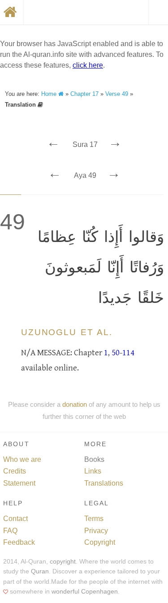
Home (49, 93)
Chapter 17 (84, 93)
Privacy (96, 530)
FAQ (10, 530)
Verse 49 (116, 93)
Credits (14, 471)
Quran (40, 571)
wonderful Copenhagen (85, 591)
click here (88, 65)
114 (128, 352)
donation (74, 404)
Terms (93, 518)
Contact (15, 518)
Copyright (99, 542)
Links (92, 471)
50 (116, 352)
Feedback (19, 542)
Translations (103, 483)
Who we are (22, 459)
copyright (63, 561)
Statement (19, 483)
